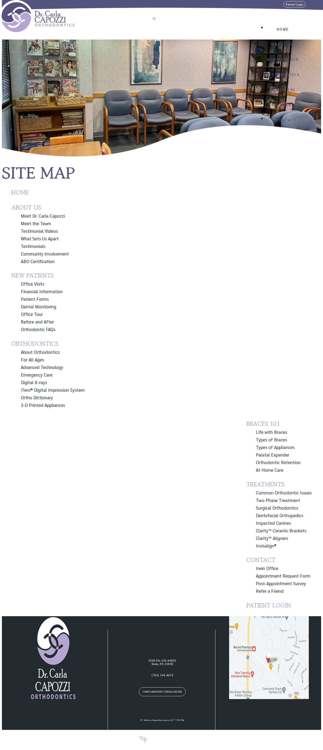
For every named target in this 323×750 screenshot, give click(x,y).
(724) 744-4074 (242, 4)
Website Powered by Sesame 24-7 (159, 719)
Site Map (180, 720)
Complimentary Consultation (162, 691)
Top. (143, 739)
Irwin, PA (264, 4)
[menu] (154, 19)
